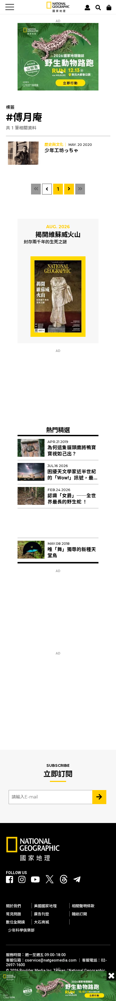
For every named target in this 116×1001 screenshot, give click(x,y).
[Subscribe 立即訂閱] (99, 797)
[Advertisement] (58, 386)
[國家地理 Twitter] (49, 880)
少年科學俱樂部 (21, 930)
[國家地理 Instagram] (21, 879)
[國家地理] (58, 11)
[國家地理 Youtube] (35, 879)
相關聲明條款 (83, 906)
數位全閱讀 (15, 922)
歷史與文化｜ (56, 144)
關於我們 (13, 906)
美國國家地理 (45, 906)
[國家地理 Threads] (63, 880)
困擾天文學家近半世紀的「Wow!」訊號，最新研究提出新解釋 (72, 478)
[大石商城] (109, 7)
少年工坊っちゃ (62, 150)
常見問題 (13, 914)
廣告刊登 (41, 914)
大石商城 (41, 922)
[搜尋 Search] (98, 7)
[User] (87, 7)
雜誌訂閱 (79, 914)
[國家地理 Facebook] (9, 879)
